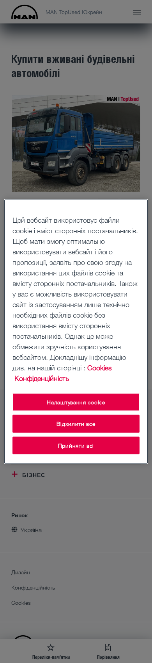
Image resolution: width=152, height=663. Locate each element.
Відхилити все (76, 423)
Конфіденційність (41, 377)
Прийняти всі (76, 445)
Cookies (99, 367)
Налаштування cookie (76, 402)
